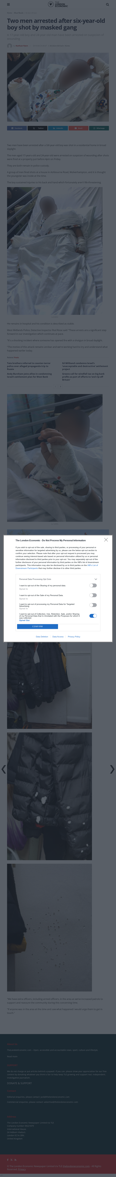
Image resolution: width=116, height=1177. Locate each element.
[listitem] (58, 579)
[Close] (107, 540)
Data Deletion (42, 636)
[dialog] (58, 588)
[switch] (93, 585)
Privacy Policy (74, 636)
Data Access (58, 636)
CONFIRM (37, 626)
